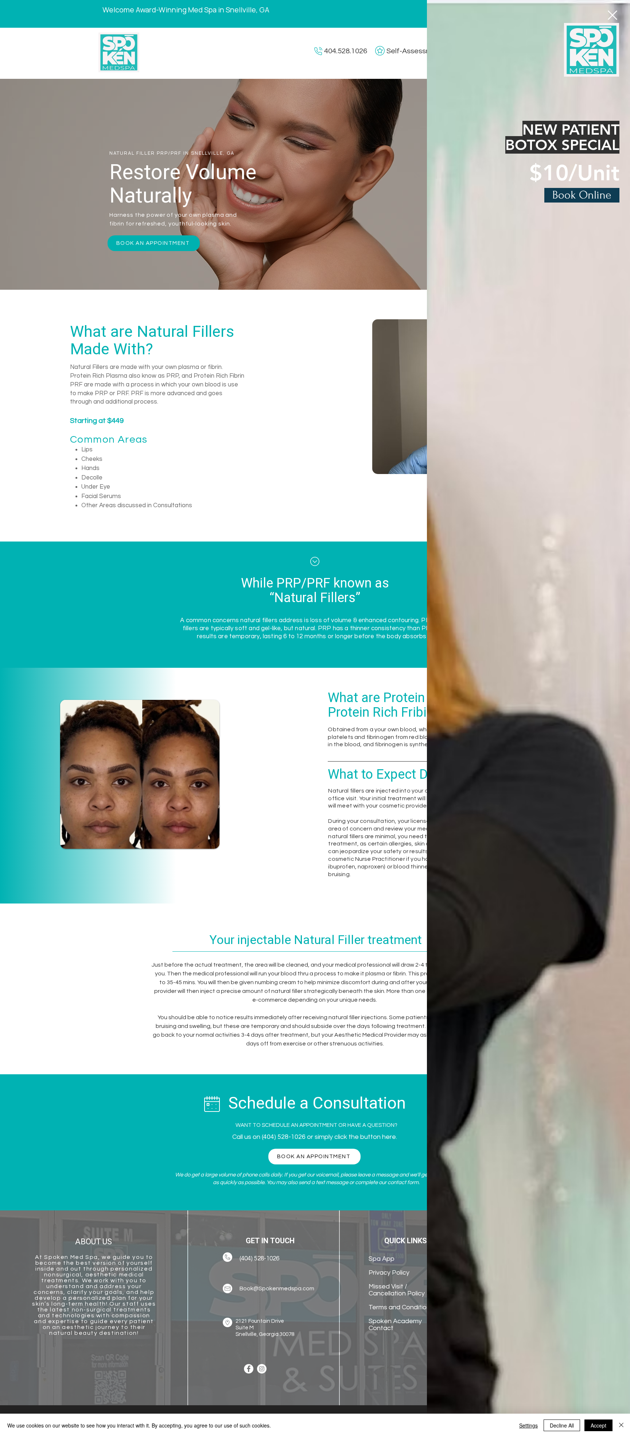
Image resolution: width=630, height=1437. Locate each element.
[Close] (621, 1425)
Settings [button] (528, 1425)
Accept (598, 1425)
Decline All (562, 1425)
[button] (612, 15)
